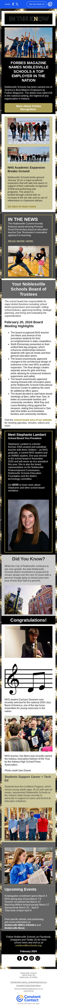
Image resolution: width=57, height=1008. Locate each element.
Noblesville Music (15, 928)
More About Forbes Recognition (28, 108)
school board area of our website (33, 420)
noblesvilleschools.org (28, 945)
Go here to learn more (22, 206)
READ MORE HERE (20, 241)
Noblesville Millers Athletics (20, 925)
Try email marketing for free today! (28, 1003)
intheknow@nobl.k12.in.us (32, 989)
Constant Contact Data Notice (28, 985)
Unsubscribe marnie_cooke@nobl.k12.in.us (28, 982)
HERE (15, 485)
